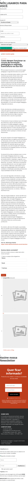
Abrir (14, 50)
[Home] (7, 54)
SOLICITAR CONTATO (6, 48)
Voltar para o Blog (8, 350)
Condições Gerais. (17, 398)
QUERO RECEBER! (14, 394)
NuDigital (10, 440)
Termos (3, 443)
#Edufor (21, 465)
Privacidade (7, 443)
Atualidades (3, 59)
